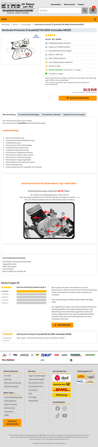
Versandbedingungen (12, 397)
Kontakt (7, 376)
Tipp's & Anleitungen (37, 376)
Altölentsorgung (11, 386)
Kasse (81, 4)
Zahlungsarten (10, 401)
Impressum (9, 411)
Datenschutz (9, 408)
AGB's (6, 415)
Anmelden (56, 4)
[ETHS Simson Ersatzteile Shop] (17, 8)
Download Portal (36, 386)
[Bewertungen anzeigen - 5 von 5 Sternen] (50, 35)
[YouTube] (64, 415)
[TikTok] (57, 415)
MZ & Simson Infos (36, 383)
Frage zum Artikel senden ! (60, 47)
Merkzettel (69, 4)
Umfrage (32, 397)
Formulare (33, 390)
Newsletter (33, 400)
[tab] (9, 114)
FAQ (30, 393)
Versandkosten (92, 92)
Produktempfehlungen (28, 114)
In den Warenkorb (79, 98)
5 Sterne (4, 291)
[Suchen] (85, 11)
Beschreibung (9, 114)
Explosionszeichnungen (74, 114)
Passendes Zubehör (51, 114)
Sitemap (7, 379)
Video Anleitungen (36, 379)
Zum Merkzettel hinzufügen (60, 51)
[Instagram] (64, 408)
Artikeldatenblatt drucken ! (60, 43)
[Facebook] (57, 408)
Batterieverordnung (12, 383)
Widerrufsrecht (10, 404)
